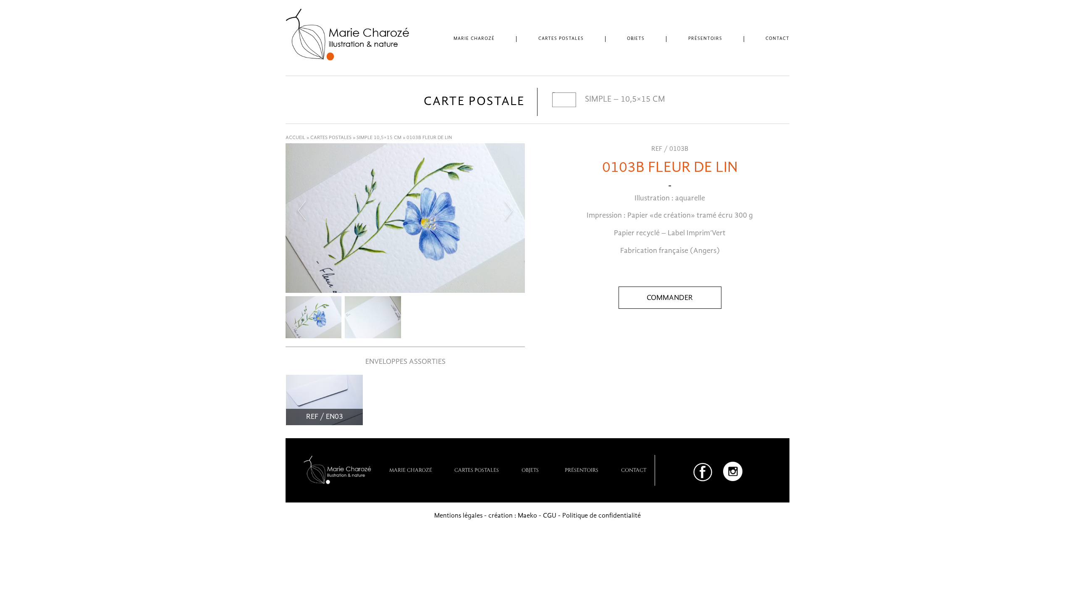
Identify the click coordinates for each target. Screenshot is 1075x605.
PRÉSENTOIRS (581, 470)
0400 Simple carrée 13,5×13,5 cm (563, 72)
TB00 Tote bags (641, 72)
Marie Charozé (474, 39)
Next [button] (509, 210)
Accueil (295, 137)
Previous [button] (301, 210)
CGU (549, 516)
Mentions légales (458, 516)
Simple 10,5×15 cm (379, 137)
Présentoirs (705, 39)
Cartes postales (561, 39)
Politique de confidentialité (601, 516)
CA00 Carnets (638, 58)
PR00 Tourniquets (710, 58)
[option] (405, 218)
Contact (777, 39)
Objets (636, 39)
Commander (670, 298)
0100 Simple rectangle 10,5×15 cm (566, 58)
